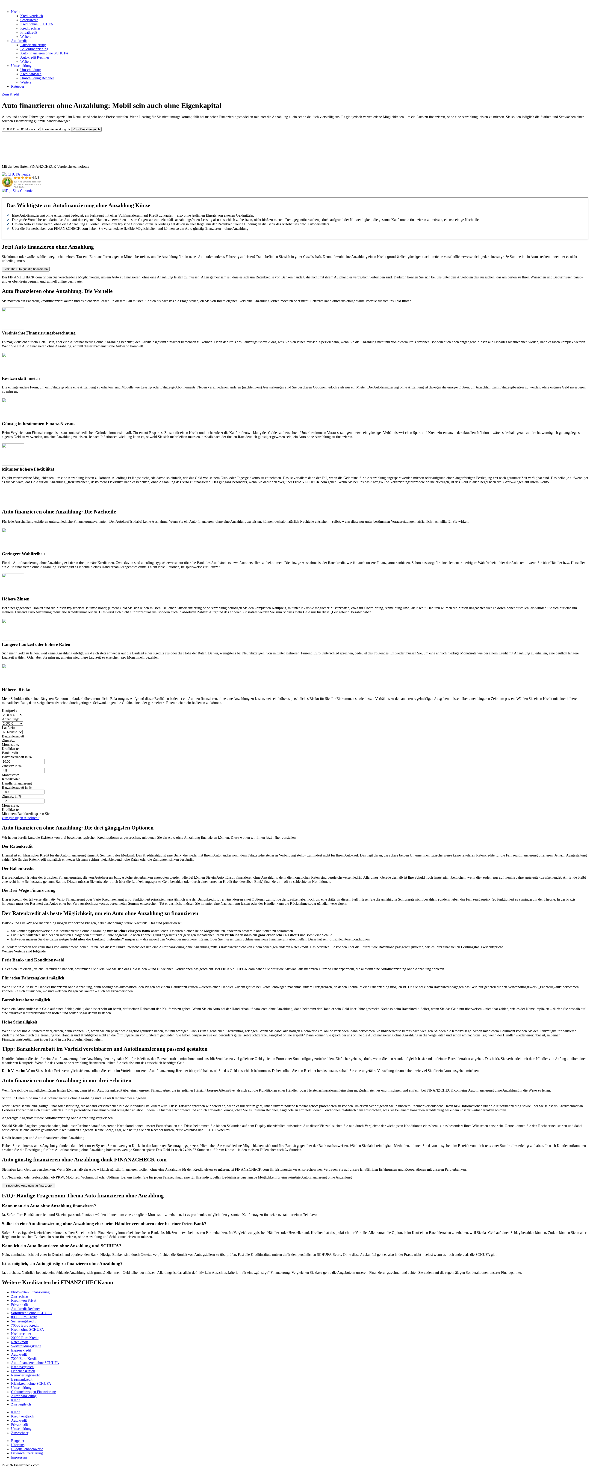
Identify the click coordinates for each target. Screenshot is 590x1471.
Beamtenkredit (21, 1379)
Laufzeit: (8, 728)
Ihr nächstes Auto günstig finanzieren (28, 1185)
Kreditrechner (30, 28)
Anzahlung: (10, 719)
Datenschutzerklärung (27, 1453)
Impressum (19, 1457)
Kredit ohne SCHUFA (36, 24)
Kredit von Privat (23, 1300)
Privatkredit (28, 32)
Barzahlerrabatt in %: (17, 757)
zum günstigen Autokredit (20, 818)
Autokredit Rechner (34, 57)
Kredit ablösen (30, 74)
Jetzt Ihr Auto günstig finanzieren (26, 269)
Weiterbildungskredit (26, 1346)
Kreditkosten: (11, 779)
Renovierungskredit (25, 1375)
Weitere (25, 37)
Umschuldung (21, 66)
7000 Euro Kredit (24, 1359)
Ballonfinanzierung (34, 49)
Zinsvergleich (21, 1404)
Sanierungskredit (23, 1321)
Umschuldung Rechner (37, 78)
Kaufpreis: (9, 711)
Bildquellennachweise (27, 1449)
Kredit (15, 12)
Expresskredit (21, 1350)
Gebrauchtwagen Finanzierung (33, 1392)
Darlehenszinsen (23, 1371)
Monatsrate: (10, 775)
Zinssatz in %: (12, 766)
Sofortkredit (29, 20)
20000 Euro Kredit (24, 1338)
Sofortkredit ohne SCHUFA (31, 1313)
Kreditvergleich (31, 16)
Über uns (17, 1445)
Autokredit (19, 41)
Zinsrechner (19, 1296)
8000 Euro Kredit (24, 1317)
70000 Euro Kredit (24, 1325)
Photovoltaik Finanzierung (30, 1292)
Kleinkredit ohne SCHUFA (31, 1383)
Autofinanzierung (33, 45)
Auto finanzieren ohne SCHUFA (44, 53)
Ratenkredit (19, 1342)
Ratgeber (17, 86)
